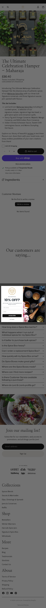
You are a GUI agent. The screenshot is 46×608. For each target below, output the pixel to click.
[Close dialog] (43, 287)
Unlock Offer (12, 315)
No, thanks (12, 319)
